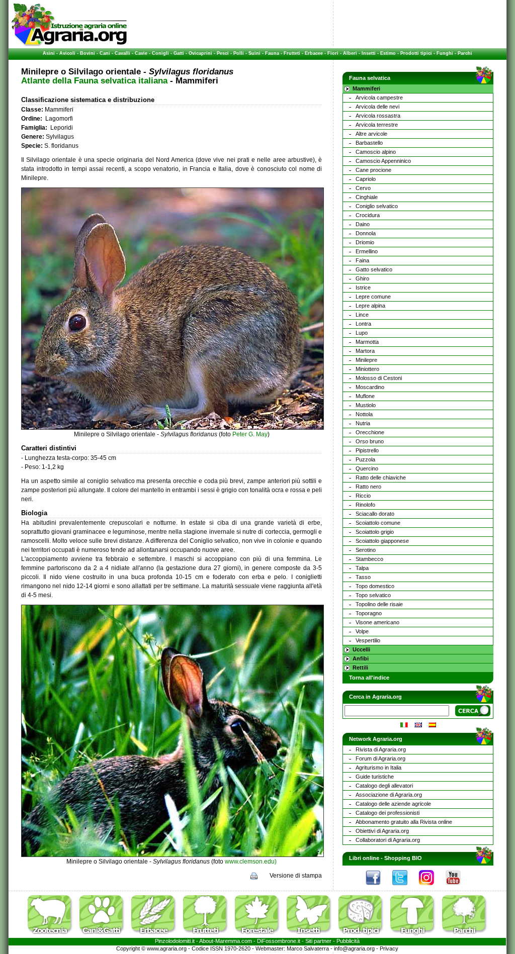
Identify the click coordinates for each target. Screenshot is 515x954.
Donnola (366, 233)
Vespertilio (368, 640)
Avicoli (67, 53)
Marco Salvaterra (308, 948)
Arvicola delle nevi (377, 107)
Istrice (363, 287)
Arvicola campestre (379, 97)
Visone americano (377, 622)
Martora (365, 351)
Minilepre (366, 360)
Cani (105, 53)
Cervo (363, 188)
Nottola (364, 414)
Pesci (223, 53)
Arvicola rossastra (378, 116)
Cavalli (122, 53)
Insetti (369, 53)
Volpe (362, 631)
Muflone (365, 396)
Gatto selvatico (374, 269)
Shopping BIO (403, 858)
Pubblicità (348, 941)
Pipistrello (367, 450)
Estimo (388, 53)
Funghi (445, 53)
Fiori (332, 53)
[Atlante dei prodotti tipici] (363, 936)
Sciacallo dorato (375, 514)
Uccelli (361, 649)
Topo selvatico (373, 595)
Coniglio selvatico (377, 206)
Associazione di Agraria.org (389, 795)
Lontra (363, 324)
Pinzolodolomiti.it (175, 941)
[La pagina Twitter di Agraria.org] (404, 888)
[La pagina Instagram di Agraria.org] (431, 888)
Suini (254, 53)
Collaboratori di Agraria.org (388, 840)
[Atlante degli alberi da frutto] (208, 936)
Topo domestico (375, 586)
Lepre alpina (370, 306)
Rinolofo (365, 505)
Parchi (465, 53)
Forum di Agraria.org (380, 758)
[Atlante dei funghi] (415, 936)
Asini (49, 53)
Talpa (362, 568)
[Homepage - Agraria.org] (69, 45)
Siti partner (318, 941)
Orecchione (370, 432)
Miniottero (367, 369)
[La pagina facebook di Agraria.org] (378, 888)
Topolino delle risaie (379, 604)
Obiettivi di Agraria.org (382, 831)
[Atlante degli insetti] (312, 936)
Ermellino (367, 251)
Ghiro (362, 278)
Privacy (389, 948)
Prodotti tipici (416, 53)
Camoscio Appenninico (383, 161)
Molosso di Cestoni (379, 378)
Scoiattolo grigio (375, 532)
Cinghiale (367, 197)
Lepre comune (373, 297)
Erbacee (314, 53)
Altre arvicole (371, 134)
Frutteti (292, 53)
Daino (363, 224)
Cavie (141, 53)
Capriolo (366, 179)
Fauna (272, 53)
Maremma (227, 941)
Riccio (363, 496)
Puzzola (365, 459)
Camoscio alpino (376, 152)
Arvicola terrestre (377, 125)
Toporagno (369, 613)
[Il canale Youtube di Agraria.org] (458, 888)
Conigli (160, 53)
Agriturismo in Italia (378, 768)
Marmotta (367, 342)
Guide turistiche (375, 777)
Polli (238, 53)
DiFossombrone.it (278, 941)
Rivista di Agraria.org (381, 749)
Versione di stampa (296, 875)
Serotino (366, 550)
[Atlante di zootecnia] (53, 936)
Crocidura (368, 215)
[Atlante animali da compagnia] (104, 936)
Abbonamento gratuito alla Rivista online (404, 822)
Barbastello (369, 143)
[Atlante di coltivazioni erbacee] (156, 936)
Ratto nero (368, 487)
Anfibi (361, 658)
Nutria (363, 423)
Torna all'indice (369, 678)
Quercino (367, 468)
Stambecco (369, 559)
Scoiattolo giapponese (382, 541)
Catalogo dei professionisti (387, 813)
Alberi (350, 53)
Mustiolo (366, 405)
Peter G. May (250, 434)
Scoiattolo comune (378, 523)
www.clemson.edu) (251, 861)
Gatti (179, 53)
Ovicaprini (200, 53)
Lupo (362, 333)
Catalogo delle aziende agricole (393, 804)
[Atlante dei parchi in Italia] (464, 936)
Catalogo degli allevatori (384, 786)
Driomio (365, 242)
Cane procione (373, 170)
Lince (362, 315)
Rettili (360, 667)
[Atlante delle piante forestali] (260, 936)
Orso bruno (370, 441)
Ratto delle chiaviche (381, 477)
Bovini (87, 53)
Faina (362, 260)
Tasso (363, 577)
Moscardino (370, 387)
